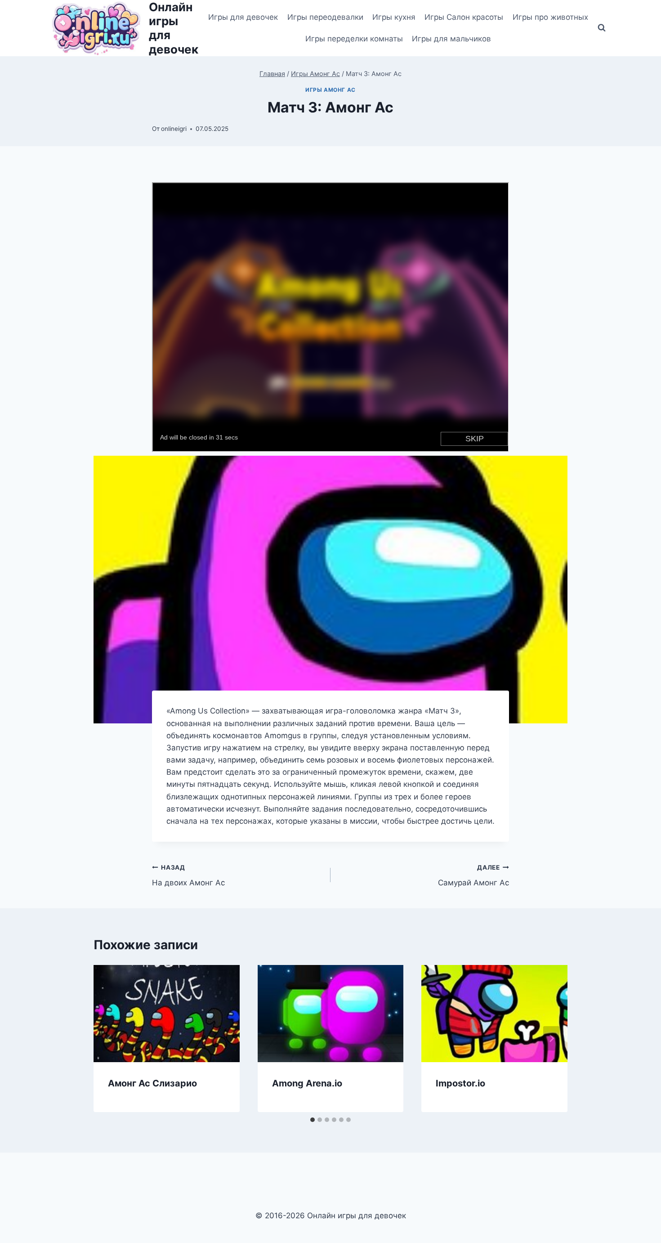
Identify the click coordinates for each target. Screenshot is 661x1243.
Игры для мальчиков (451, 38)
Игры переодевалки (325, 17)
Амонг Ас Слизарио (152, 1083)
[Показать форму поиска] (602, 28)
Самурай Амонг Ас (473, 876)
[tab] (312, 1119)
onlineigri (174, 128)
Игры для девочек (243, 17)
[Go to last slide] (110, 1038)
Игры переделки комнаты (354, 38)
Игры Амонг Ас (330, 89)
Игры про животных (550, 17)
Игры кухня (393, 17)
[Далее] (551, 1038)
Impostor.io (460, 1083)
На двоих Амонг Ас (188, 876)
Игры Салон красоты (463, 17)
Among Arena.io (307, 1083)
